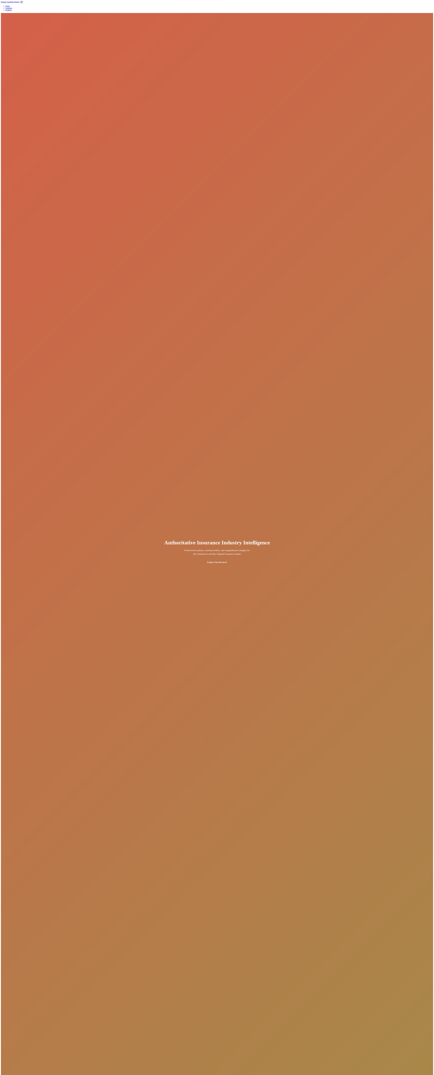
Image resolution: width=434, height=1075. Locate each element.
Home (7, 6)
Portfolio (8, 10)
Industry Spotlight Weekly (10, 2)
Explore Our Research (217, 562)
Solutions (8, 8)
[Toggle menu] (21, 2)
